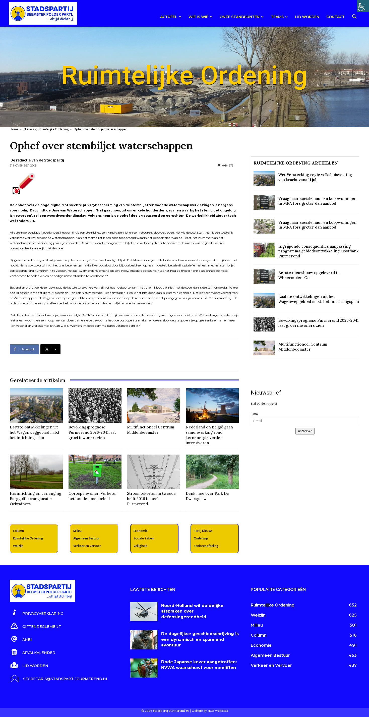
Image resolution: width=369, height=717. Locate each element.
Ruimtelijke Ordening (54, 129)
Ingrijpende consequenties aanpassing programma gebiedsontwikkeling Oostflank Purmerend (318, 251)
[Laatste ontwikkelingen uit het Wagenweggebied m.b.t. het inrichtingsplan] (36, 405)
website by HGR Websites (210, 710)
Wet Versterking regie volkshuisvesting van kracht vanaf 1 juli (315, 177)
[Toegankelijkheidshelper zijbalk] (363, 6)
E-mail (255, 414)
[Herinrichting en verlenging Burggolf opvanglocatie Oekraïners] (36, 472)
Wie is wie (198, 17)
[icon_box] (37, 612)
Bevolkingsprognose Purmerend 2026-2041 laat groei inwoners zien (92, 432)
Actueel (168, 17)
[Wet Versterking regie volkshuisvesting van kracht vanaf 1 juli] (264, 178)
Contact (335, 17)
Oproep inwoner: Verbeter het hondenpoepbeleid (93, 496)
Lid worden (307, 17)
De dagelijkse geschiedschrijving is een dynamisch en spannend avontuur (200, 639)
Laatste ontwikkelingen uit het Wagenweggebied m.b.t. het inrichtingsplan (35, 432)
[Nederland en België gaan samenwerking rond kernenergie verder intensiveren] (212, 405)
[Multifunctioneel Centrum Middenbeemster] (153, 405)
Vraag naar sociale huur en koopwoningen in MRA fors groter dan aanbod (317, 201)
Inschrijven (305, 431)
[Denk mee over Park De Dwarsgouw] (212, 472)
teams (277, 17)
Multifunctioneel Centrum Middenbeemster (150, 430)
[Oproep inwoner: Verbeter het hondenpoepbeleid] (95, 472)
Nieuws (29, 129)
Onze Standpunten (240, 17)
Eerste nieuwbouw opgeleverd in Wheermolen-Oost (309, 275)
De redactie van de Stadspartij (37, 160)
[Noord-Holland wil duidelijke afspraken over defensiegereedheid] (143, 611)
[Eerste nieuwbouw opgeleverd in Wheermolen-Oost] (264, 276)
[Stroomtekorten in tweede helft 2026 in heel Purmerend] (153, 472)
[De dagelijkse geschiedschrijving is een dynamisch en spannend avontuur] (143, 639)
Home (14, 129)
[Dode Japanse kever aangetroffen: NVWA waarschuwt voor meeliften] (143, 668)
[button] (354, 17)
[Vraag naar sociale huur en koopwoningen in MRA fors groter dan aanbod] (264, 202)
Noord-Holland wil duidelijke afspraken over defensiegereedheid (192, 611)
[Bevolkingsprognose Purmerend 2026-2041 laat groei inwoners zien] (95, 405)
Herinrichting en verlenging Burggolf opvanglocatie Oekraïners (35, 498)
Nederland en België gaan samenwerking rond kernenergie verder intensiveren (209, 435)
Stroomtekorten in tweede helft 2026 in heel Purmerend (151, 498)
